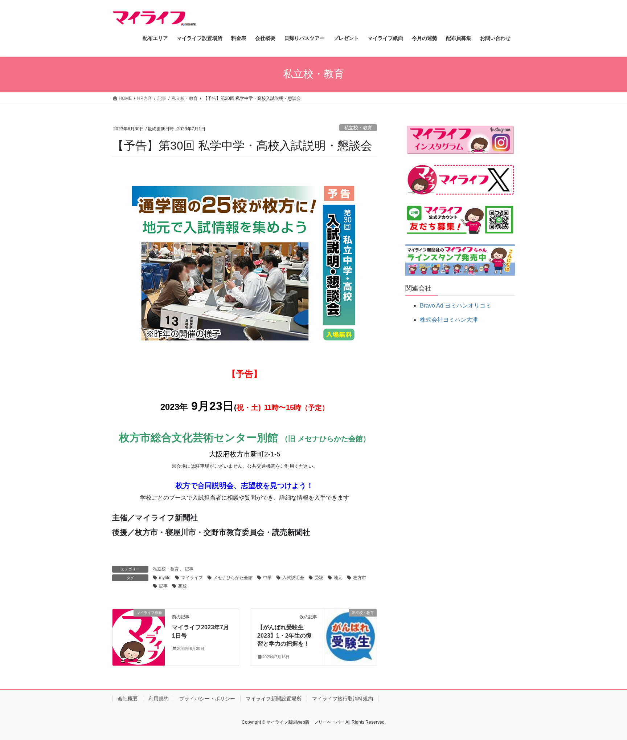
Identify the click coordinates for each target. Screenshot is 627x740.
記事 (189, 569)
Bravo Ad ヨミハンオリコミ (455, 305)
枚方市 (359, 577)
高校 (182, 586)
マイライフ (192, 577)
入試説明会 (293, 577)
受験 (319, 577)
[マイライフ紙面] (138, 636)
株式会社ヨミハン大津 (449, 320)
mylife (165, 577)
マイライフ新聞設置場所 (274, 699)
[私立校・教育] (350, 635)
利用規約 (158, 699)
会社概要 (128, 699)
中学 (267, 577)
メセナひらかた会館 (233, 577)
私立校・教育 (358, 127)
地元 (338, 577)
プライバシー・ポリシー (207, 699)
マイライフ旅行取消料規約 (342, 699)
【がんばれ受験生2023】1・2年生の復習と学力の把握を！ (284, 635)
